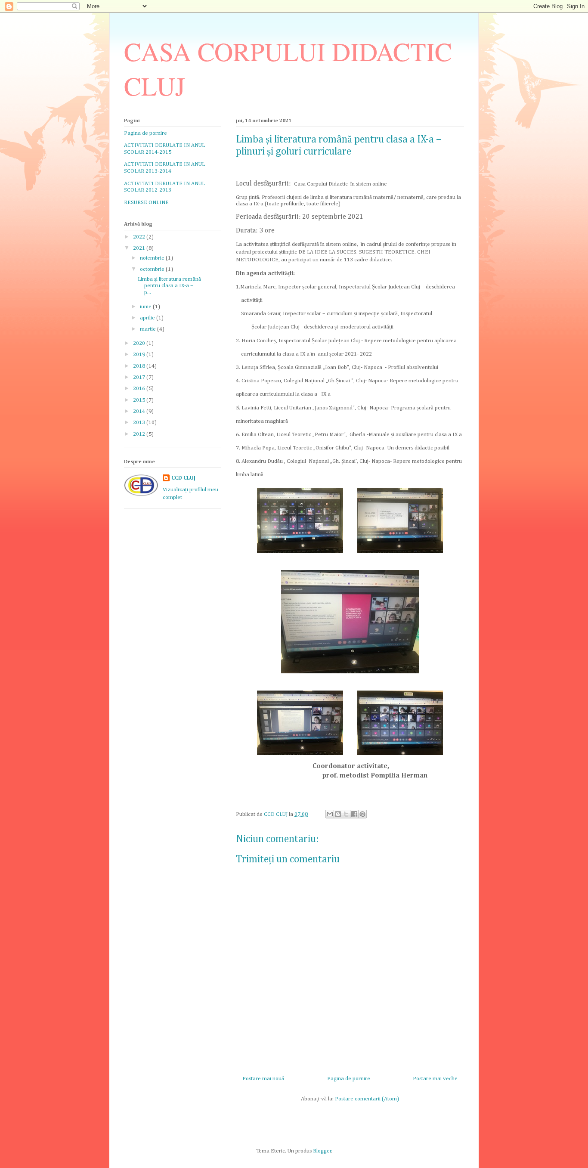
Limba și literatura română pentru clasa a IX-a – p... (169, 285)
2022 (139, 237)
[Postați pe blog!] (338, 814)
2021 (139, 248)
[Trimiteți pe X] (346, 814)
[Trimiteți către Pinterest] (362, 814)
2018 (139, 366)
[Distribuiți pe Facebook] (354, 814)
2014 (139, 411)
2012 (139, 434)
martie (148, 329)
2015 (139, 400)
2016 (139, 388)
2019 (139, 354)
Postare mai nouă (263, 1078)
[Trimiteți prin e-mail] (329, 814)
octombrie (153, 269)
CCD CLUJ (183, 478)
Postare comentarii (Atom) (367, 1099)
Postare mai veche (435, 1078)
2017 (139, 377)
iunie (146, 307)
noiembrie (153, 258)
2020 (139, 343)
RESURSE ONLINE (146, 202)
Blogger (322, 1151)
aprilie (148, 318)
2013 (139, 422)
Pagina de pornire (348, 1078)
